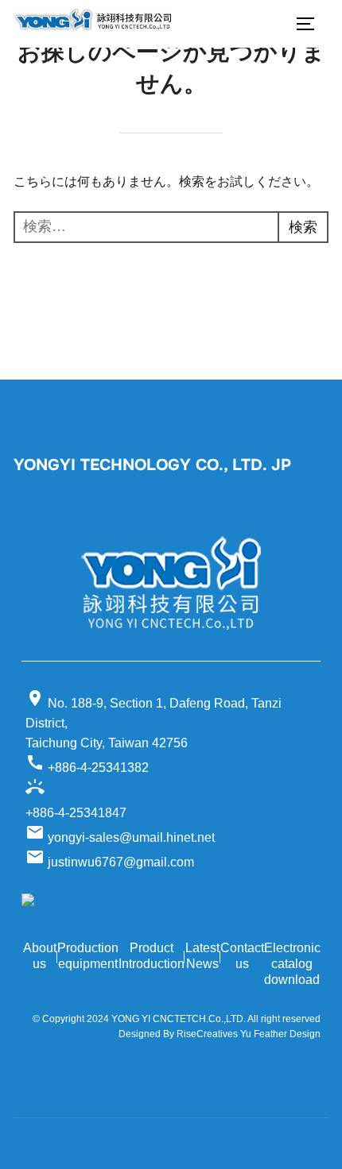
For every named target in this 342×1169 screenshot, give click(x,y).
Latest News (202, 955)
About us (39, 955)
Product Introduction (152, 955)
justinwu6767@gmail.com (109, 862)
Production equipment (88, 955)
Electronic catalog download (292, 963)
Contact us (242, 955)
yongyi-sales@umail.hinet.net (120, 837)
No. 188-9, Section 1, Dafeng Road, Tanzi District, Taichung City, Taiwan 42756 (153, 719)
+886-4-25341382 (87, 763)
